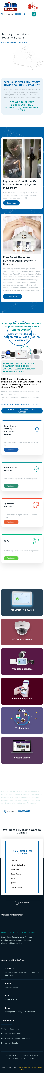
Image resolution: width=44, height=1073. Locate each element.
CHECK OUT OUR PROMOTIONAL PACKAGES (22, 411)
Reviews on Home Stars (11, 1034)
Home (3, 42)
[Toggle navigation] (41, 13)
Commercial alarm (12, 1055)
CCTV (23, 1058)
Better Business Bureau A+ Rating (15, 1038)
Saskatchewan (17, 887)
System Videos (12, 1058)
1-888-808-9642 (19, 14)
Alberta (13, 860)
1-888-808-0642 (12, 999)
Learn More (12, 297)
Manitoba (14, 869)
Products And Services (30, 1055)
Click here (31, 1012)
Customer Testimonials (10, 1029)
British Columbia (17, 865)
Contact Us (33, 1058)
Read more (11, 203)
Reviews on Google (9, 1043)
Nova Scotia (15, 874)
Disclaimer (24, 902)
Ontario (13, 878)
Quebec (13, 883)
